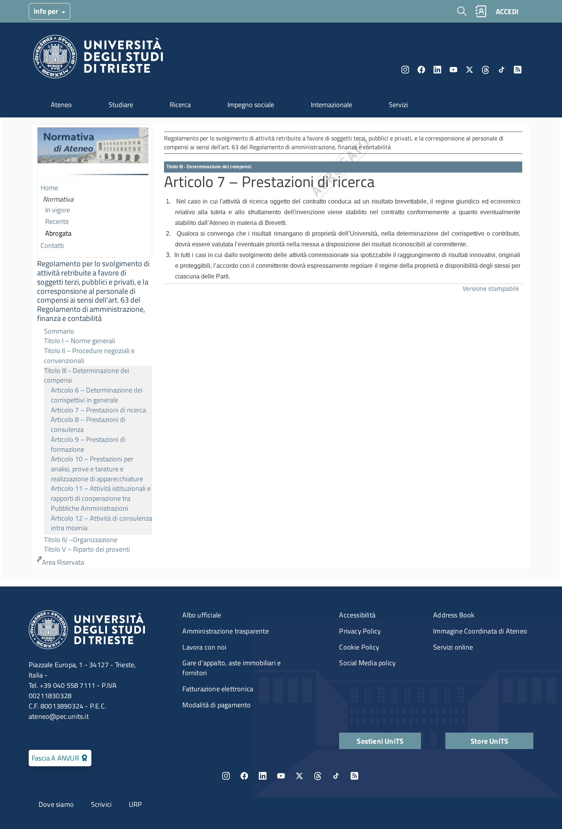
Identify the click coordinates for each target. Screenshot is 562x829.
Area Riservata (63, 562)
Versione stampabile (491, 288)
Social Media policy (367, 663)
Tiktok (502, 70)
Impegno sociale (250, 104)
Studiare (121, 104)
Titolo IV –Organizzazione (80, 539)
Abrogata (58, 233)
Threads (486, 70)
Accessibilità (357, 615)
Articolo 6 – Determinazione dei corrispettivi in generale (97, 395)
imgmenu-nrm (92, 153)
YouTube (453, 70)
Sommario (59, 331)
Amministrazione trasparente (225, 631)
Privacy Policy (360, 631)
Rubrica (480, 11)
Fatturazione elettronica (217, 689)
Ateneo (61, 104)
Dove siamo (56, 804)
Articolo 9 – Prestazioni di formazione (88, 444)
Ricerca (180, 104)
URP (135, 804)
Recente (57, 221)
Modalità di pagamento (216, 705)
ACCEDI (507, 11)
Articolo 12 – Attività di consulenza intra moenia (101, 523)
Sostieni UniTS (380, 740)
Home (49, 187)
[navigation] (94, 346)
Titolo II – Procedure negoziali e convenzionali (89, 355)
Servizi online (453, 647)
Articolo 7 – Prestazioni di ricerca (98, 410)
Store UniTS (489, 740)
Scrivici (101, 804)
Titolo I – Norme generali (79, 341)
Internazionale (331, 104)
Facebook (421, 70)
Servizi (398, 104)
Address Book (453, 615)
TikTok (336, 776)
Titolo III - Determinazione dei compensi (86, 375)
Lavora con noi (204, 647)
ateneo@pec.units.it (59, 716)
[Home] (98, 59)
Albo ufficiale (201, 615)
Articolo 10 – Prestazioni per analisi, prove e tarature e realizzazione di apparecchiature (97, 469)
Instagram (405, 70)
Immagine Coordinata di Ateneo (480, 631)
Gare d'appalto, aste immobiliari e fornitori (231, 668)
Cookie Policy (359, 647)
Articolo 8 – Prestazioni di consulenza (88, 424)
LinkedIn (437, 70)
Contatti (52, 245)
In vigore (57, 210)
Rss (518, 70)
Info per (47, 10)
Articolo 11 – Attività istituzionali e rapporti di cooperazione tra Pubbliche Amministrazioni (101, 498)
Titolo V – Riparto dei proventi (87, 549)
